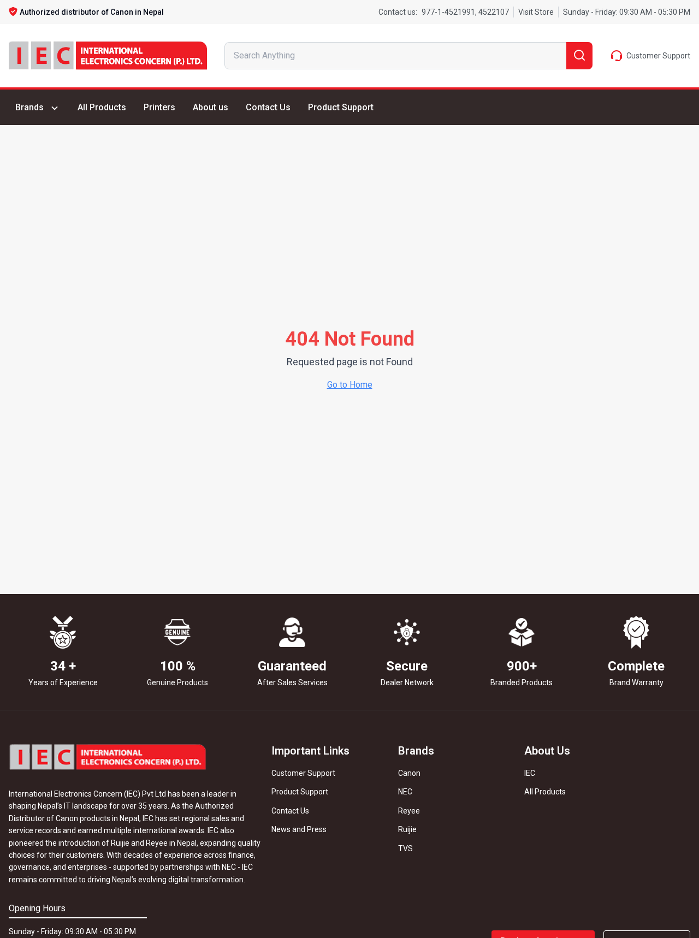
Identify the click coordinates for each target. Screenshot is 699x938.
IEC (529, 773)
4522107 (493, 12)
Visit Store (536, 12)
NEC (405, 791)
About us (210, 107)
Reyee (409, 810)
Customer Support (303, 773)
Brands (29, 107)
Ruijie (407, 829)
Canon (409, 773)
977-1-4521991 (448, 12)
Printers (159, 107)
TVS (405, 848)
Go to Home (349, 384)
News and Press (299, 829)
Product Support (341, 107)
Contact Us (268, 107)
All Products (102, 107)
